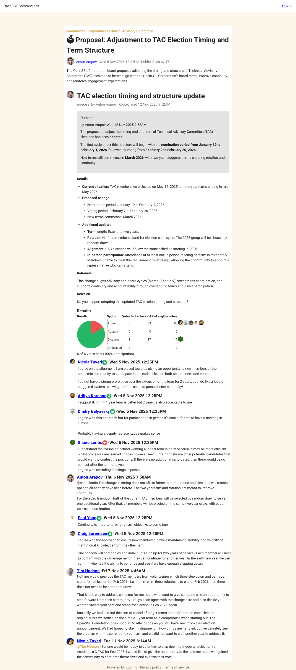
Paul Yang (87, 518)
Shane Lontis (90, 442)
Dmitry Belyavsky (94, 411)
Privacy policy (150, 667)
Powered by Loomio (122, 667)
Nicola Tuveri (90, 362)
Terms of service (176, 667)
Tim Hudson (88, 571)
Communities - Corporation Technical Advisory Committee (109, 31)
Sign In (286, 6)
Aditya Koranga (92, 396)
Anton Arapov (86, 62)
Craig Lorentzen (92, 533)
